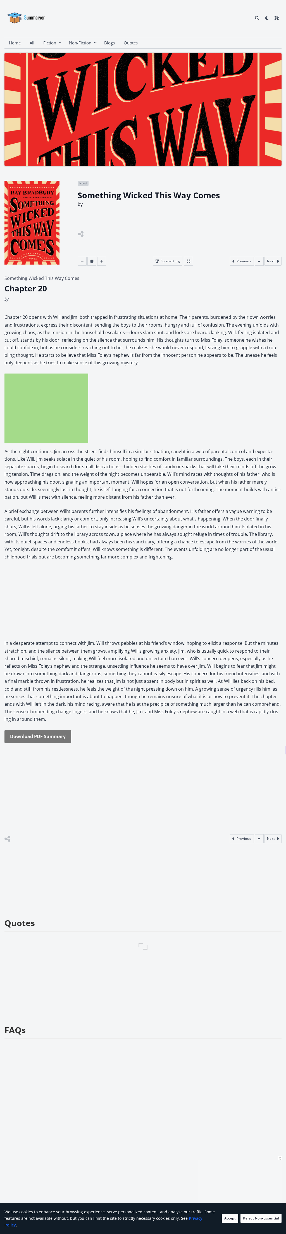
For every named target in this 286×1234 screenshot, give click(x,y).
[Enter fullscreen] (188, 261)
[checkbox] (267, 17)
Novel (83, 183)
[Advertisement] (46, 408)
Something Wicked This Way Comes (41, 278)
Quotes (131, 43)
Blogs (109, 43)
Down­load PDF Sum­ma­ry (38, 736)
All (32, 43)
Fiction (49, 43)
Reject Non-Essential (261, 1218)
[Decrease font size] (82, 261)
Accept (230, 1218)
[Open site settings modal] (277, 17)
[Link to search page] (257, 17)
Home (15, 43)
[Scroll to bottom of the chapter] (259, 261)
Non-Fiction (80, 43)
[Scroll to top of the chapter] (259, 838)
